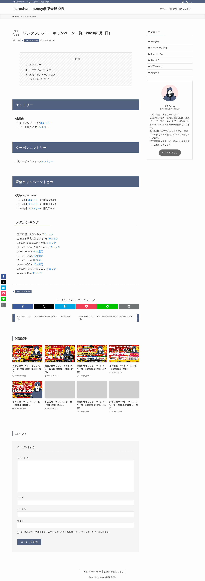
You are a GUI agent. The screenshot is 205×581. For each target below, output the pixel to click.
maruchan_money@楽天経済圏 (38, 8)
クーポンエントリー (40, 69)
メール (21, 509)
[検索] (191, 1)
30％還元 (38, 260)
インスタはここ (170, 152)
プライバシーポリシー (91, 572)
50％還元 (38, 251)
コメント (22, 458)
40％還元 (38, 256)
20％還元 (38, 264)
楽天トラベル (157, 54)
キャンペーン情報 (31, 40)
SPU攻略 (155, 41)
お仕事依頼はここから (114, 572)
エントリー (35, 64)
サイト (20, 521)
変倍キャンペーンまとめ (42, 74)
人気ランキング (42, 79)
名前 (20, 497)
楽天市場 (155, 72)
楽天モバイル (157, 66)
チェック (48, 234)
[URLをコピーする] (129, 306)
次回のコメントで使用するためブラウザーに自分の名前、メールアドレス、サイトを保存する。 (65, 532)
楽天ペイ (155, 60)
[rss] (187, 1)
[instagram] (183, 1)
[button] (22, 306)
